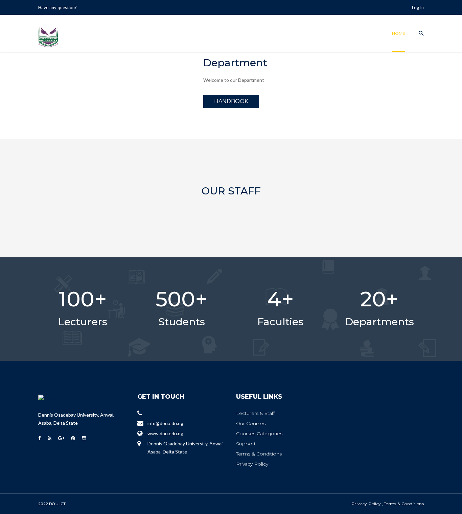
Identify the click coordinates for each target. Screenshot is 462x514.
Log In (418, 7)
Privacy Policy (252, 464)
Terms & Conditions (259, 454)
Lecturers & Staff (255, 413)
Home (398, 33)
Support (246, 444)
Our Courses (250, 423)
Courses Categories (259, 433)
